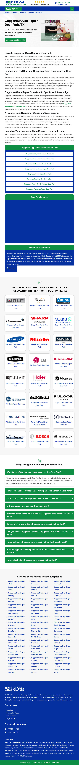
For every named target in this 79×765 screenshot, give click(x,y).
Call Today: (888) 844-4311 (15, 40)
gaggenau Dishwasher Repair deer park (39, 164)
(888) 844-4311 (13, 9)
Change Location (64, 3)
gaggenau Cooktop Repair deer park (39, 179)
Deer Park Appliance (18, 12)
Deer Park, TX (13, 732)
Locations (9, 710)
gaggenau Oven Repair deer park (39, 174)
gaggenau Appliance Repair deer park (39, 189)
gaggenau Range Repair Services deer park (39, 184)
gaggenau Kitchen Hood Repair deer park (39, 169)
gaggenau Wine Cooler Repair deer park (39, 159)
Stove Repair (11, 716)
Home (7, 12)
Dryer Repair (10, 719)
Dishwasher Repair (12, 713)
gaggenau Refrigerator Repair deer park (40, 154)
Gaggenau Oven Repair (34, 12)
